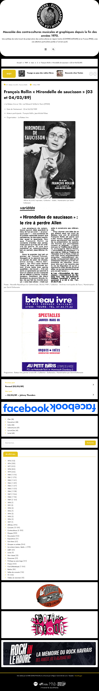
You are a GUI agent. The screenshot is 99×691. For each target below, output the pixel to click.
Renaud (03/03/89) (14, 386)
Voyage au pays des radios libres (20, 73)
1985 (9, 488)
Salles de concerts (14, 572)
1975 (9, 461)
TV (8, 575)
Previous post (10, 383)
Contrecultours (12, 530)
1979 (9, 472)
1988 (9, 497)
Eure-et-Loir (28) (13, 422)
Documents (11, 536)
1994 (9, 514)
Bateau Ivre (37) (13, 85)
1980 (9, 475)
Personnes (11, 558)
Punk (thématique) (13, 566)
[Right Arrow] (95, 73)
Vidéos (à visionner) (14, 578)
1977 (9, 466)
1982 (9, 480)
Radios (10, 569)
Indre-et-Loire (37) (13, 427)
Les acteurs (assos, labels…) (17, 547)
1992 (9, 508)
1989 (9, 500)
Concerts (10, 527)
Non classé (11, 555)
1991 (9, 505)
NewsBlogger (78, 676)
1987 (9, 494)
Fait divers (11, 541)
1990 (9, 502)
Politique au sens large (15, 561)
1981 (9, 477)
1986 (9, 491)
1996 (9, 519)
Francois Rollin (23, 85)
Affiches (10, 525)
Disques (10, 533)
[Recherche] (53, 49)
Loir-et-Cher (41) (13, 430)
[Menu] (45, 49)
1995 (9, 516)
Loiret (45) (11, 433)
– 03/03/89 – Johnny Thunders (20, 395)
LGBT (9, 550)
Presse (10, 564)
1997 (9, 522)
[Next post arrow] (93, 394)
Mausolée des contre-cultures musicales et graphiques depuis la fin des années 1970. (50, 34)
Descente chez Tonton (54, 73)
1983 (9, 483)
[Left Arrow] (91, 73)
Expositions (11, 539)
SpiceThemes (54, 687)
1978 (9, 469)
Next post (8, 391)
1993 (9, 511)
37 (7, 85)
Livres (9, 552)
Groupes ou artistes (14, 544)
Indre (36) (11, 425)
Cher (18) (11, 419)
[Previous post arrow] (93, 384)
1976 (9, 463)
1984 (9, 486)
